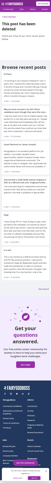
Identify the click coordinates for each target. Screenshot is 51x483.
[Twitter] (16, 393)
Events (45, 9)
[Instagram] (11, 393)
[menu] (3, 2)
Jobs (22, 9)
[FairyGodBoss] (17, 388)
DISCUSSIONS (10, 17)
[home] (14, 4)
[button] (25, 462)
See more (42, 289)
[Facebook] (5, 393)
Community (8, 9)
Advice (33, 9)
